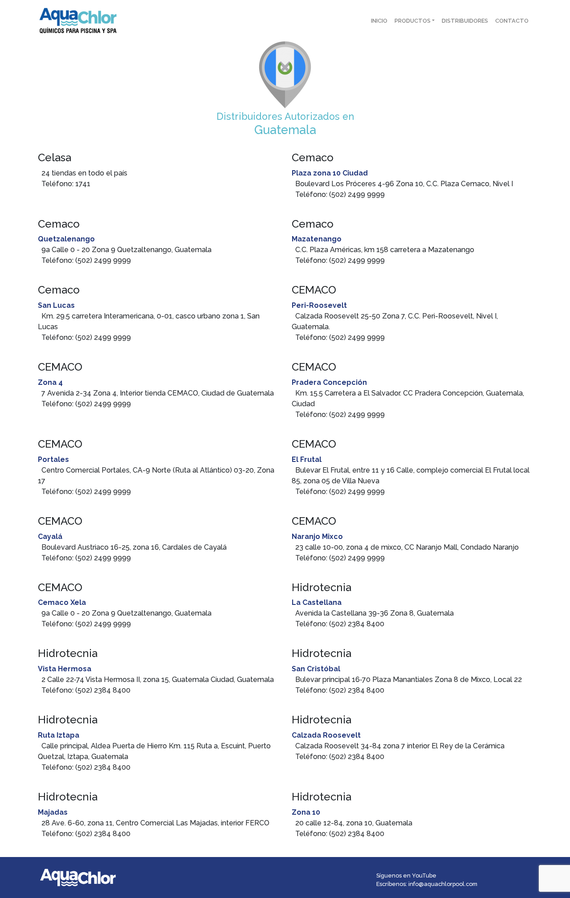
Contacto (512, 20)
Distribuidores (465, 20)
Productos (413, 20)
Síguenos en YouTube (406, 875)
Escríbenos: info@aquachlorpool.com (426, 884)
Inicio (379, 20)
